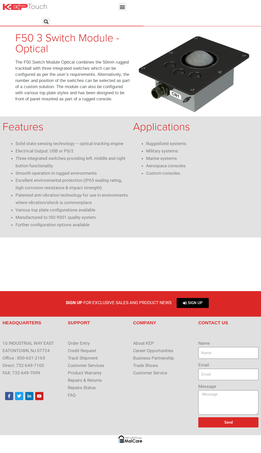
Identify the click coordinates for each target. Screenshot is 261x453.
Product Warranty (85, 372)
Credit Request (82, 350)
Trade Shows (145, 365)
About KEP (143, 343)
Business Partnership (153, 358)
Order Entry (79, 343)
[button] (122, 7)
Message (207, 386)
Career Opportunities (153, 350)
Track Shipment (83, 358)
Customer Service (150, 372)
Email (203, 364)
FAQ (72, 395)
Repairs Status (82, 387)
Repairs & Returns (85, 380)
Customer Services (86, 365)
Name (204, 343)
